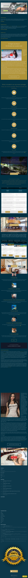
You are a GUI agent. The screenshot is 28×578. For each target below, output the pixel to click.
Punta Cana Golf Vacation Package (9, 531)
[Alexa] (13, 505)
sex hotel (5, 352)
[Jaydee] (5, 507)
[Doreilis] (16, 505)
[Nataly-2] (19, 505)
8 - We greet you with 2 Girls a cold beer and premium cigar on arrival (14, 299)
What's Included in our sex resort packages (14, 84)
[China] (16, 167)
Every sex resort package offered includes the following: (14, 87)
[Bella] (2, 505)
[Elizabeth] (19, 507)
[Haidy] (24, 507)
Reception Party (14, 139)
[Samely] (19, 170)
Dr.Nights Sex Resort (14, 44)
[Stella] (7, 505)
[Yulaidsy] (14, 167)
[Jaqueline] (16, 507)
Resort (6, 529)
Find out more (14, 99)
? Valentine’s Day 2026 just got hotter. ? (7, 488)
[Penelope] (5, 167)
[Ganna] (25, 170)
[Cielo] (10, 505)
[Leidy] (22, 167)
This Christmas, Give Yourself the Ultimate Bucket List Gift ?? (10, 493)
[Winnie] (2, 170)
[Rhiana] (19, 167)
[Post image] (1, 481)
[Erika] (14, 170)
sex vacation (3, 61)
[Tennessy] (2, 167)
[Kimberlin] (8, 170)
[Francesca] (5, 505)
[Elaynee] (11, 167)
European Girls (4, 533)
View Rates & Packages (4, 29)
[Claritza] (16, 170)
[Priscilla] (8, 167)
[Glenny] (21, 505)
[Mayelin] (2, 507)
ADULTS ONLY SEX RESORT (14, 220)
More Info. (4, 255)
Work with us (4, 530)
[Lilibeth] (10, 507)
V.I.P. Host (14, 117)
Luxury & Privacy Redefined (14, 222)
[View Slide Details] (14, 8)
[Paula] (13, 507)
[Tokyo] (5, 170)
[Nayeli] (22, 170)
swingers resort (22, 351)
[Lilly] (25, 167)
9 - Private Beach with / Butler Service (14, 288)
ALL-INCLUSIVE (14, 96)
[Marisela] (21, 507)
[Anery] (11, 170)
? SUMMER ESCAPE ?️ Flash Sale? (6, 483)
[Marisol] (7, 507)
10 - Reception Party (14, 277)
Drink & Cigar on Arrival (14, 128)
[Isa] (24, 505)
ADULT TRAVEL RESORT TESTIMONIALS (14, 344)
